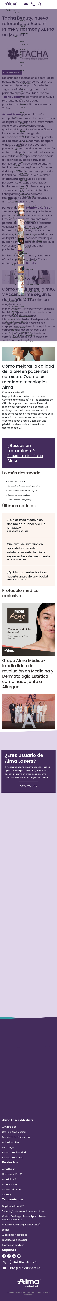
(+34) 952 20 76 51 (24, 1262)
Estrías (5, 1229)
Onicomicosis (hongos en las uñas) (21, 1224)
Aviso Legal (8, 1147)
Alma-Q (6, 1194)
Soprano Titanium (11, 1189)
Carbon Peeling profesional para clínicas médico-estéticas (24, 1218)
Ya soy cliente (28, 785)
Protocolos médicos (13, 1245)
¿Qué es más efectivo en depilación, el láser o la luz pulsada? (26, 524)
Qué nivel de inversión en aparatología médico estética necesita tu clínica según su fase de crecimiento (28, 550)
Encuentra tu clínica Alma (25, 458)
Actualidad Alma (11, 1142)
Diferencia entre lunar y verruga (20, 500)
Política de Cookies (12, 1157)
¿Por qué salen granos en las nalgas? (22, 491)
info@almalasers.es (25, 1268)
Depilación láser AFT (13, 1206)
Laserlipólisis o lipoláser (14, 1239)
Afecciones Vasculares (14, 1234)
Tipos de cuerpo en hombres (19, 495)
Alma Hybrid (8, 1169)
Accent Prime (9, 1184)
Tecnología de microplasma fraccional (23, 1211)
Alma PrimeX (9, 1179)
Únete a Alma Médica (14, 1132)
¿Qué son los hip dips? (16, 481)
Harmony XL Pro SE (12, 1174)
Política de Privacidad (14, 1152)
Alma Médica (9, 1126)
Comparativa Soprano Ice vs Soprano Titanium (26, 486)
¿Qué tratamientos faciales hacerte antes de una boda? (27, 574)
